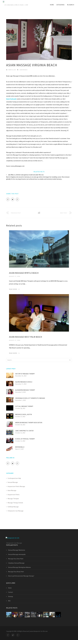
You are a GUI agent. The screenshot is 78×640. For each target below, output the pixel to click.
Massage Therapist (13, 498)
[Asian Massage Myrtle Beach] (39, 249)
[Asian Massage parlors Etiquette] (46, 614)
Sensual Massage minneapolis (17, 554)
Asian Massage (23, 69)
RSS (9, 601)
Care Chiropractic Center (24, 431)
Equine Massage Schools (23, 382)
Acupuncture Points (14, 494)
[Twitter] (12, 199)
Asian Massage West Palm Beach (25, 337)
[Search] (70, 360)
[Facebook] (8, 199)
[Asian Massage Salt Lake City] (39, 614)
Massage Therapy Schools (15, 503)
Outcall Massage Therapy (24, 406)
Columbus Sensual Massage (16, 563)
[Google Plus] (17, 199)
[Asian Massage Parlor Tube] (27, 614)
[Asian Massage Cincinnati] (21, 614)
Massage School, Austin (23, 414)
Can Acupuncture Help (14, 478)
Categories (60, 5)
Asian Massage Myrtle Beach (24, 273)
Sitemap (10, 596)
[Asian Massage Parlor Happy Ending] (52, 614)
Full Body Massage (13, 507)
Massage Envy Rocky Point (16, 572)
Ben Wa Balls (19, 447)
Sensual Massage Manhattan (16, 550)
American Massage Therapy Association (28, 422)
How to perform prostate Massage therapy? (21, 576)
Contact (10, 592)
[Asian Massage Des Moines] (33, 614)
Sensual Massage (13, 482)
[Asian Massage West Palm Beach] (39, 313)
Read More (13, 289)
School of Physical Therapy (25, 439)
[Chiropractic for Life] (15, 3)
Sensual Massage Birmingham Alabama (19, 567)
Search (71, 5)
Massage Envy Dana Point (15, 559)
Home (52, 5)
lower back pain (11, 99)
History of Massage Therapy (25, 374)
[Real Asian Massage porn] (58, 614)
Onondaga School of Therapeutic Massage (30, 398)
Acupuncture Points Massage (16, 486)
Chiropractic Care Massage (15, 511)
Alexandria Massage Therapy (25, 390)
